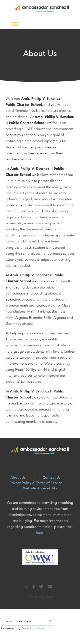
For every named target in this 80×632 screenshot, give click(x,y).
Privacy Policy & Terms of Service (36, 482)
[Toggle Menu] (14, 24)
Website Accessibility (40, 488)
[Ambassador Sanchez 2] (41, 8)
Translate (37, 628)
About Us (18, 477)
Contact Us (51, 477)
